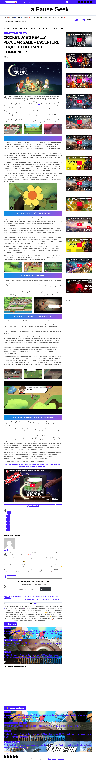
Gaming (7, 59)
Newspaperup (52, 759)
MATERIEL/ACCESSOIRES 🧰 (57, 17)
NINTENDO (11, 33)
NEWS (5, 33)
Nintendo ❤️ (27, 17)
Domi (6, 550)
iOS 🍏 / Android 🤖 (42, 17)
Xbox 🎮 (20, 17)
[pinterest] (8, 526)
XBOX (24, 33)
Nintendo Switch (18, 59)
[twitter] (8, 516)
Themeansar (61, 759)
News (11, 59)
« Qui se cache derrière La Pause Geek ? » (15, 21)
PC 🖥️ (33, 17)
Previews (27, 59)
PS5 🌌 (14, 17)
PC (16, 33)
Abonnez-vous (45, 589)
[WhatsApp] (8, 529)
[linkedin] (8, 519)
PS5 (20, 33)
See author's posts (11, 575)
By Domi (8, 57)
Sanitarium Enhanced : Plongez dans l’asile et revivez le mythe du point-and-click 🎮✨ (43, 726)
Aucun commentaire (26, 57)
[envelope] (8, 523)
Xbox (39, 59)
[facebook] (9, 513)
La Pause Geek (48, 9)
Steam (35, 59)
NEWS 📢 (7, 17)
